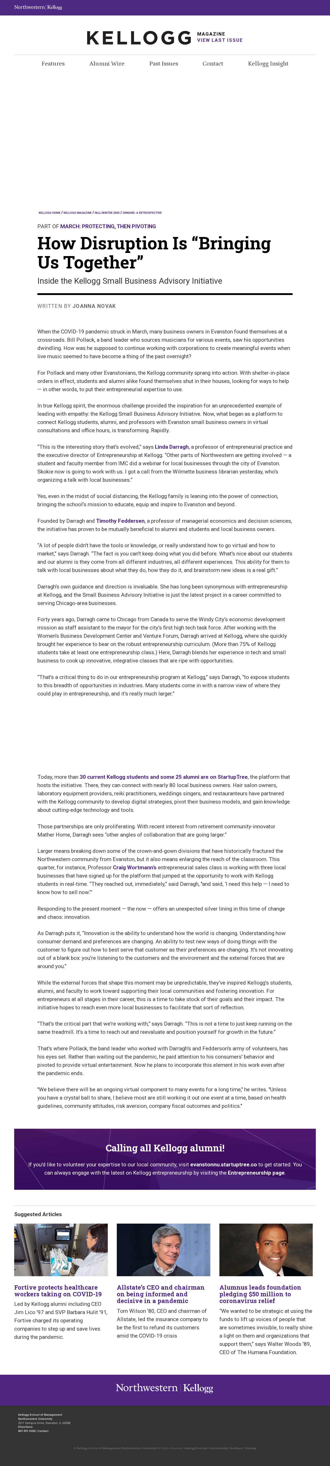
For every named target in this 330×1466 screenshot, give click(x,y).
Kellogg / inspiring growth (147, 1393)
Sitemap (251, 1448)
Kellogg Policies (196, 1448)
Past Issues (163, 63)
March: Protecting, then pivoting (108, 226)
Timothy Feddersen (120, 521)
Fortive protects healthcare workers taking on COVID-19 (58, 1290)
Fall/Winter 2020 (107, 213)
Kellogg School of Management (40, 1414)
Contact (213, 63)
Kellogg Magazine (77, 213)
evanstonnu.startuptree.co (223, 1164)
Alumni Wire (107, 63)
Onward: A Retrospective (142, 213)
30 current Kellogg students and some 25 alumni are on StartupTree (164, 777)
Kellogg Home (49, 213)
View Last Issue (220, 40)
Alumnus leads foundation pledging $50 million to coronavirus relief (260, 1294)
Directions (25, 1427)
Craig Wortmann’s (134, 867)
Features (53, 63)
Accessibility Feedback (226, 1448)
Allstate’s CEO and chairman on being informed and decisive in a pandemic (161, 1294)
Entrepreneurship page (256, 1173)
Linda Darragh (172, 447)
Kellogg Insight (268, 63)
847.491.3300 (26, 1431)
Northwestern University (196, 1393)
